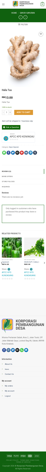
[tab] (23, 171)
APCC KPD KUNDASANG (7, 274)
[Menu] (3, 4)
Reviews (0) (6, 171)
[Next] (44, 267)
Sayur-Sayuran (27, 13)
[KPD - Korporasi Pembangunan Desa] (23, 4)
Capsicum (5, 262)
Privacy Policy (12, 460)
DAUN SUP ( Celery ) (31, 262)
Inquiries (6, 187)
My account (9, 391)
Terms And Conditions (29, 460)
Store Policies (8, 181)
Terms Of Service (23, 462)
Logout (8, 396)
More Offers (7, 176)
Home (14, 13)
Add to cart (23, 112)
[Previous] (1, 267)
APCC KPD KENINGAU (22, 136)
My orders (9, 386)
